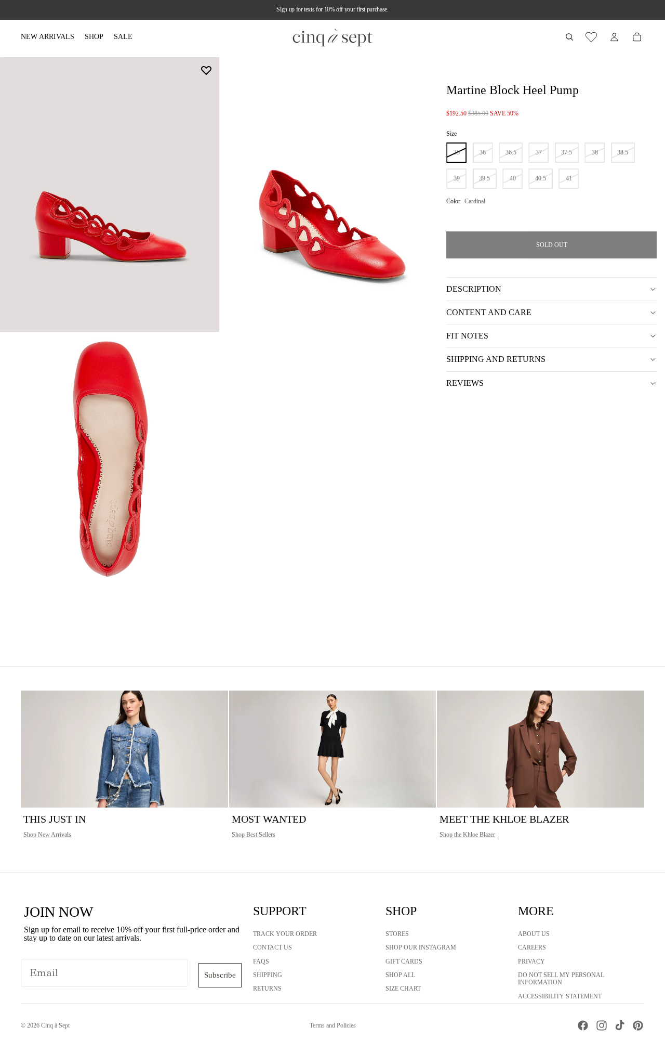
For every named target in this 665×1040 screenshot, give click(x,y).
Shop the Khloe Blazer (467, 834)
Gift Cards (403, 961)
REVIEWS (465, 383)
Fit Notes (467, 335)
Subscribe (220, 975)
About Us (534, 934)
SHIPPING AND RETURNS (496, 359)
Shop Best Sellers (253, 834)
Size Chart (403, 989)
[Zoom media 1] (109, 194)
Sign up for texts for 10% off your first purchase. (332, 9)
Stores (397, 934)
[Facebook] (583, 1025)
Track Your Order (285, 934)
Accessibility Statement (560, 996)
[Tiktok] (620, 1025)
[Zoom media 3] (109, 471)
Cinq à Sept (55, 1025)
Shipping (267, 975)
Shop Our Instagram (420, 948)
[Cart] (637, 36)
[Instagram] (601, 1025)
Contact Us (272, 948)
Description (473, 288)
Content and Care (488, 312)
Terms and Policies (333, 1025)
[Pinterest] (638, 1025)
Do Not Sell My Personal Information (561, 978)
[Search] (569, 36)
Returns (267, 989)
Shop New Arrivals (47, 834)
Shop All (400, 975)
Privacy (531, 961)
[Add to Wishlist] (206, 70)
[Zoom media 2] (331, 194)
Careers (532, 948)
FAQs (261, 961)
